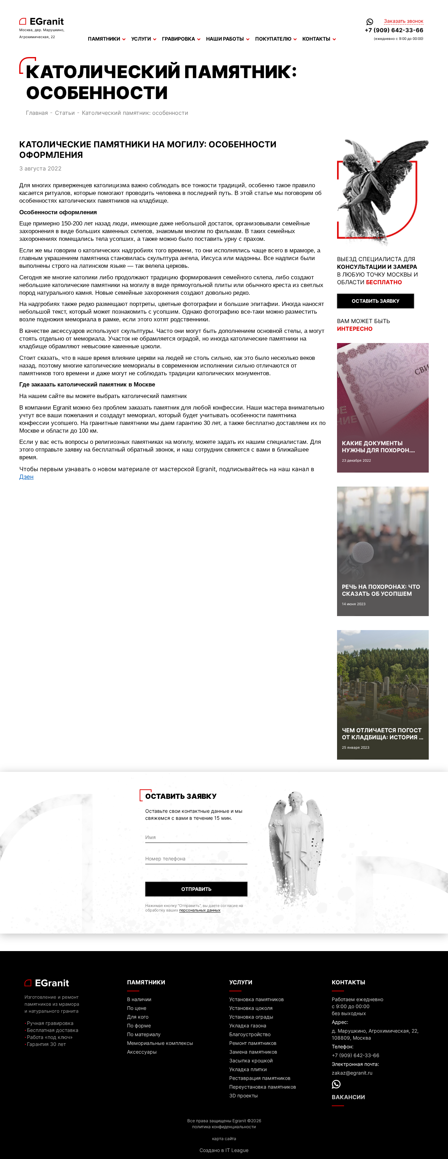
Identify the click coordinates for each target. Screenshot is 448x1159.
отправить (196, 889)
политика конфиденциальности (224, 1126)
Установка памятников (256, 999)
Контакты (316, 39)
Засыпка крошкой (251, 1060)
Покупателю (273, 39)
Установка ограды (251, 1017)
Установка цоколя (251, 1008)
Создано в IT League (224, 1150)
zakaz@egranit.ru (352, 1073)
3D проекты (243, 1095)
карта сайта (224, 1138)
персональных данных (199, 910)
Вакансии (348, 1097)
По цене (136, 1008)
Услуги (141, 39)
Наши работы (225, 39)
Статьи (65, 112)
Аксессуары (142, 1052)
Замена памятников (253, 1052)
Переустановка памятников (262, 1087)
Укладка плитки (248, 1069)
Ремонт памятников (252, 1043)
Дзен (26, 476)
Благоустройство (250, 1034)
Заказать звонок (404, 21)
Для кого (137, 1017)
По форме (139, 1025)
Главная (37, 112)
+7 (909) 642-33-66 (394, 30)
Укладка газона (247, 1025)
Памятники (104, 39)
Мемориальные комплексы (160, 1043)
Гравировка (178, 39)
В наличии (139, 999)
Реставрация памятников (259, 1078)
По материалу (144, 1034)
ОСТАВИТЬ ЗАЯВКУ (375, 301)
